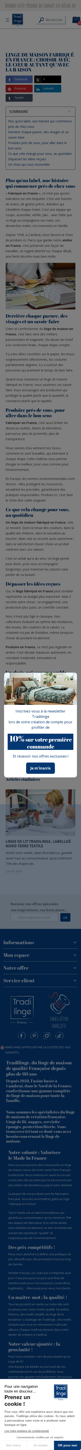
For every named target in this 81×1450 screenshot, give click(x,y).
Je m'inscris (40, 768)
